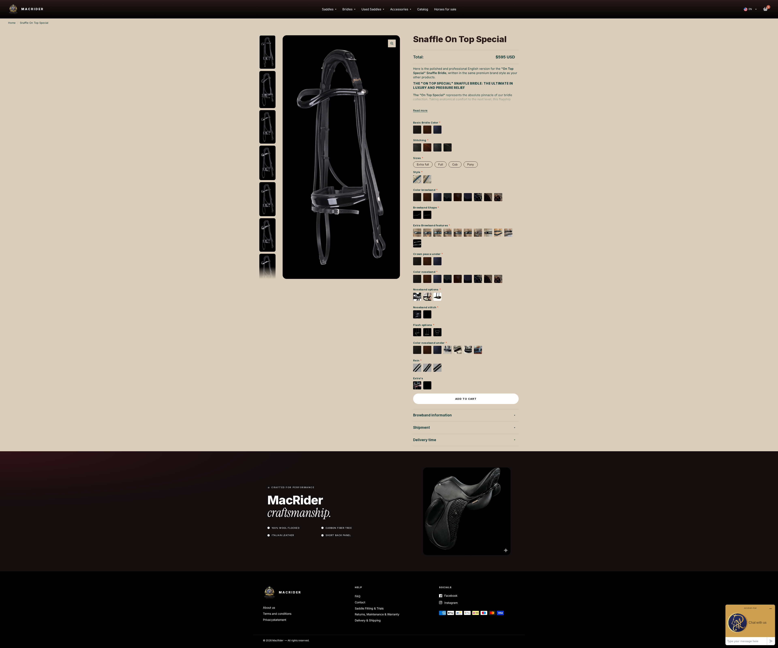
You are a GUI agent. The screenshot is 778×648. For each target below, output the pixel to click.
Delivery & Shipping (368, 620)
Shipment (421, 428)
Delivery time (424, 440)
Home (12, 22)
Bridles (347, 9)
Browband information (432, 415)
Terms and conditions (277, 613)
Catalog (422, 9)
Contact (360, 602)
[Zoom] (392, 43)
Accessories (399, 9)
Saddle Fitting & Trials (369, 608)
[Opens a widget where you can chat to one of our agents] (750, 625)
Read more (420, 110)
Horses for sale (445, 9)
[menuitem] (329, 9)
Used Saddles (371, 9)
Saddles (327, 9)
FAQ (357, 596)
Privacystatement (274, 619)
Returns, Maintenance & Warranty (377, 614)
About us (269, 607)
